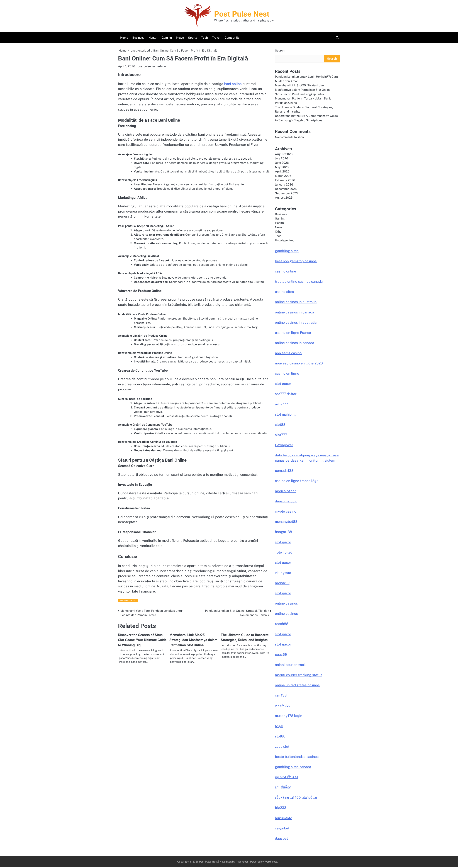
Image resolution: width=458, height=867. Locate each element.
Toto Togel (283, 552)
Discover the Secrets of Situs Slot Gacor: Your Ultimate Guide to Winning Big (142, 640)
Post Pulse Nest (241, 13)
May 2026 (282, 167)
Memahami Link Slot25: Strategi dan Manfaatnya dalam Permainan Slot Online (193, 640)
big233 (280, 808)
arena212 (282, 583)
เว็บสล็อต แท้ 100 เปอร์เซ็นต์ (296, 797)
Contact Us (232, 37)
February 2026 (285, 180)
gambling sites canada (293, 767)
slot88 (280, 425)
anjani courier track (290, 665)
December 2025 (286, 189)
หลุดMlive (282, 705)
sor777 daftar (285, 394)
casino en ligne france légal (297, 481)
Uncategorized (128, 601)
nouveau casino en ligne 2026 (299, 363)
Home (124, 37)
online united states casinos (297, 685)
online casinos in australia (296, 302)
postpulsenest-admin (152, 66)
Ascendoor (242, 861)
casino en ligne (287, 373)
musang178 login (288, 716)
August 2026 (284, 154)
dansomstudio (286, 501)
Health (152, 37)
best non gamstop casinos (296, 261)
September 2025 (286, 193)
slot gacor (283, 384)
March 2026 (283, 175)
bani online (233, 84)
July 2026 (281, 158)
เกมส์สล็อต (283, 787)
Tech (204, 37)
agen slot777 (285, 491)
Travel (216, 37)
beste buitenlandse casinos (297, 757)
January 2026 (284, 184)
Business (138, 37)
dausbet (281, 838)
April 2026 (282, 171)
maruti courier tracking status (298, 675)
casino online (285, 271)
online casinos (286, 603)
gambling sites (287, 251)
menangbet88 (286, 521)
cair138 (281, 695)
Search (279, 50)
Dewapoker (284, 445)
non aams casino (288, 353)
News (180, 37)
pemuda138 (284, 471)
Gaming (167, 37)
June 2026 (282, 162)
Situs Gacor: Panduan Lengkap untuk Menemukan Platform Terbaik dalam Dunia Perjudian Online (303, 98)
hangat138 (283, 532)
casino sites (284, 292)
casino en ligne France (293, 333)
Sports (192, 37)
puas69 (281, 654)
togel (279, 726)
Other (278, 231)
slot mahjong (285, 414)
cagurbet (282, 828)
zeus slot (282, 746)
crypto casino (285, 511)
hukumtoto (283, 818)
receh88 (281, 624)
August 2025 (284, 197)
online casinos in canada (294, 312)
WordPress (270, 861)
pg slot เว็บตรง (286, 777)
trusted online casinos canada (299, 281)
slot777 (281, 435)
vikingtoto (283, 573)
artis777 (281, 404)
